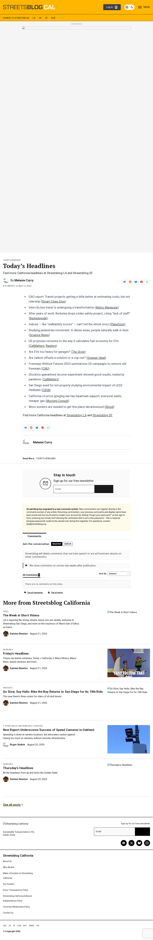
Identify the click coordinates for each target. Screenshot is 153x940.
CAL (4, 926)
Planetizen (117, 324)
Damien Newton (19, 633)
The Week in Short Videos (21, 615)
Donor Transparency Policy (15, 890)
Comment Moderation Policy (16, 907)
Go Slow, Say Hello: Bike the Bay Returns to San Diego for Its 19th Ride (53, 691)
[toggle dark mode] (129, 7)
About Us (7, 861)
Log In (109, 7)
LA (34, 18)
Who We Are (8, 867)
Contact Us (8, 913)
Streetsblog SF (103, 415)
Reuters (51, 346)
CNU (45, 368)
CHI (37, 926)
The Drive (78, 352)
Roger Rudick (17, 744)
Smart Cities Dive (53, 301)
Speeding (38, 726)
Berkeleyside (38, 318)
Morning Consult (57, 401)
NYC (25, 926)
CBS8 (46, 390)
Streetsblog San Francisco (18, 726)
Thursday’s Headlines (18, 768)
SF (46, 18)
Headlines (8, 650)
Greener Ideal (96, 358)
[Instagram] (147, 843)
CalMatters (37, 346)
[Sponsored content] (76, 138)
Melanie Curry (23, 280)
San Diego (8, 688)
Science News (39, 335)
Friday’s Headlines (16, 653)
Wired (109, 407)
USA (53, 18)
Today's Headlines (12, 260)
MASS (31, 926)
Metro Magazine (107, 307)
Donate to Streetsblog (16, 18)
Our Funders (8, 884)
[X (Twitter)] (131, 843)
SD (40, 18)
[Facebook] (124, 843)
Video (6, 611)
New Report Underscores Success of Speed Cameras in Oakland (48, 730)
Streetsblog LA (77, 415)
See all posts (12, 804)
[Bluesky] (139, 843)
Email (58, 489)
